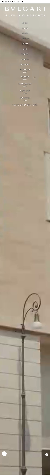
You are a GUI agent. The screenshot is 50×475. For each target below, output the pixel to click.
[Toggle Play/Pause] (4, 453)
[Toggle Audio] (46, 454)
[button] (11, 1)
